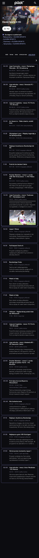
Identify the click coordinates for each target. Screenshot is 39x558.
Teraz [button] (11, 54)
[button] (36, 60)
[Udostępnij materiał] (19, 29)
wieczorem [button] (23, 54)
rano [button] (16, 54)
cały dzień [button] (31, 54)
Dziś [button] (6, 54)
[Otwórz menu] (3, 3)
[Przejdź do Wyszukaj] (35, 3)
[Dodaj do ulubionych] (14, 29)
